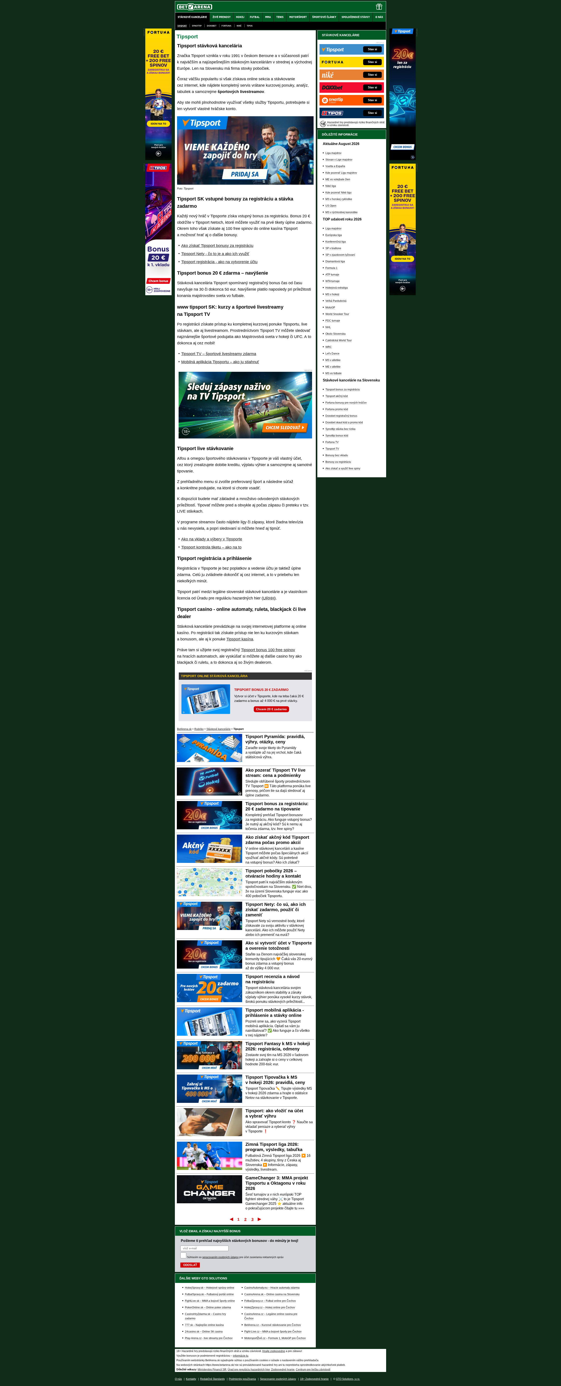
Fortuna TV (332, 442)
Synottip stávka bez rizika (340, 429)
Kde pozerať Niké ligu (338, 192)
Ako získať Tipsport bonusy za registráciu (217, 245)
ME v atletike (333, 366)
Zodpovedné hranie (283, 1369)
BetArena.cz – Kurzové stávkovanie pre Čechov (272, 1325)
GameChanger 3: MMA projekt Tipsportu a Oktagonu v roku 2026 (276, 1183)
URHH (268, 598)
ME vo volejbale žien (337, 179)
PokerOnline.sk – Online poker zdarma (208, 1307)
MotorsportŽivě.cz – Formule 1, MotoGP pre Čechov (275, 1338)
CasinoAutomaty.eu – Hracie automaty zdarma (272, 1287)
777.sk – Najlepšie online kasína (204, 1325)
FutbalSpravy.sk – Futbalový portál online (209, 1294)
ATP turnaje (332, 274)
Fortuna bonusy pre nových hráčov (346, 402)
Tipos (249, 25)
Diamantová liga (335, 261)
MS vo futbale (333, 373)
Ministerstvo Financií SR (212, 1369)
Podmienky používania (242, 1379)
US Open (330, 205)
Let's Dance (332, 353)
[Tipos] (158, 294)
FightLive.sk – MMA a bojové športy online (210, 1300)
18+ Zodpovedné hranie (314, 1379)
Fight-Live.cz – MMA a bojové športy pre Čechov (273, 1331)
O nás (178, 1379)
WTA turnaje (332, 281)
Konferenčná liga (335, 241)
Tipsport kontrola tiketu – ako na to (211, 547)
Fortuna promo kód (336, 409)
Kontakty (191, 1379)
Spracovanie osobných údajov (278, 1379)
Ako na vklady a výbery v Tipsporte (211, 539)
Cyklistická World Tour (338, 340)
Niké (239, 25)
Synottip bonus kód (336, 435)
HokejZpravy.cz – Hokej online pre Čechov (269, 1307)
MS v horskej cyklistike (338, 199)
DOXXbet (211, 25)
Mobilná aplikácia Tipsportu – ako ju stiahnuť (220, 362)
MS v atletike (333, 360)
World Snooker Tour (337, 314)
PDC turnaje (332, 320)
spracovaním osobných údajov (220, 1257)
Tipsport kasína (239, 639)
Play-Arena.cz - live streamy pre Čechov (209, 1338)
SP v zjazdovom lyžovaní (340, 254)
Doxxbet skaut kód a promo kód (344, 422)
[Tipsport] (402, 159)
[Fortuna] (402, 294)
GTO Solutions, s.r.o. (348, 1379)
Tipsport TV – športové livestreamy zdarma (218, 354)
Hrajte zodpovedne (273, 1351)
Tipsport (182, 25)
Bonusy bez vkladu (336, 455)
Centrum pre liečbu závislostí (313, 1369)
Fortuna (226, 25)
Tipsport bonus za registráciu (342, 389)
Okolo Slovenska (335, 333)
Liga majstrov (333, 153)
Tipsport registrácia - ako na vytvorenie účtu (219, 262)
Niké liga (330, 186)
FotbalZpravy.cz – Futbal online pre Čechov (270, 1300)
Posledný (260, 1219)
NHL (328, 327)
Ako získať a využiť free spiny (342, 468)
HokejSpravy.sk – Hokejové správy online (209, 1287)
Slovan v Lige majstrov (338, 159)
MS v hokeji (332, 294)
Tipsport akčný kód (336, 396)
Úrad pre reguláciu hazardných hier (249, 1369)
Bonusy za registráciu (338, 461)
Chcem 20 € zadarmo (271, 709)
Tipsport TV (332, 448)
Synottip (197, 25)
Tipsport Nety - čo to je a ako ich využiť (215, 254)
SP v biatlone (333, 248)
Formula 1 (331, 268)
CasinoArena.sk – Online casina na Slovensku (272, 1294)
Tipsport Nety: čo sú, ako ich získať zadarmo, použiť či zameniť (275, 909)
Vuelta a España (335, 166)
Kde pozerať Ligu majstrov (341, 172)
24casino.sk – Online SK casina (204, 1331)
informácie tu (240, 1355)
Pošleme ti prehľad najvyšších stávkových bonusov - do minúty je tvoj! (239, 1241)
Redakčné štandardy (212, 1379)
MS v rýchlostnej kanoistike (341, 212)
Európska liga (333, 235)
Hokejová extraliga (336, 287)
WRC (328, 347)
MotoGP (330, 307)
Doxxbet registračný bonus (341, 415)
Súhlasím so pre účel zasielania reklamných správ (235, 1257)
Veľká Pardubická (335, 300)
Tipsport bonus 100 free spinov (268, 650)
